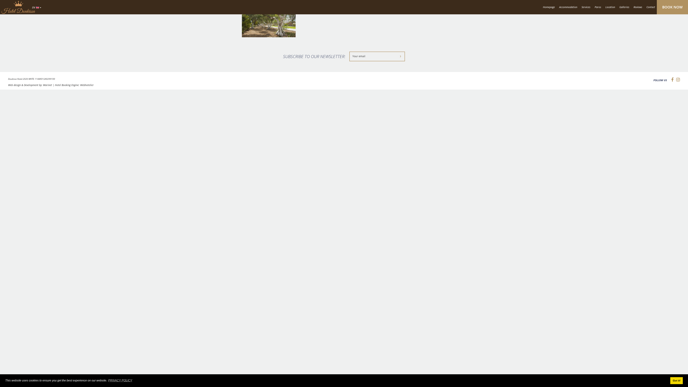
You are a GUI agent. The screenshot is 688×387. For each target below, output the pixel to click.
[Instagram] (677, 79)
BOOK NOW (672, 7)
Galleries (624, 7)
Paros (598, 7)
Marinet (47, 85)
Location (610, 7)
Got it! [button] (676, 380)
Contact (650, 7)
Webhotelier (87, 85)
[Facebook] (671, 79)
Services (586, 7)
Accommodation (568, 7)
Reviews (638, 7)
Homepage (549, 7)
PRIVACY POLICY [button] (120, 380)
